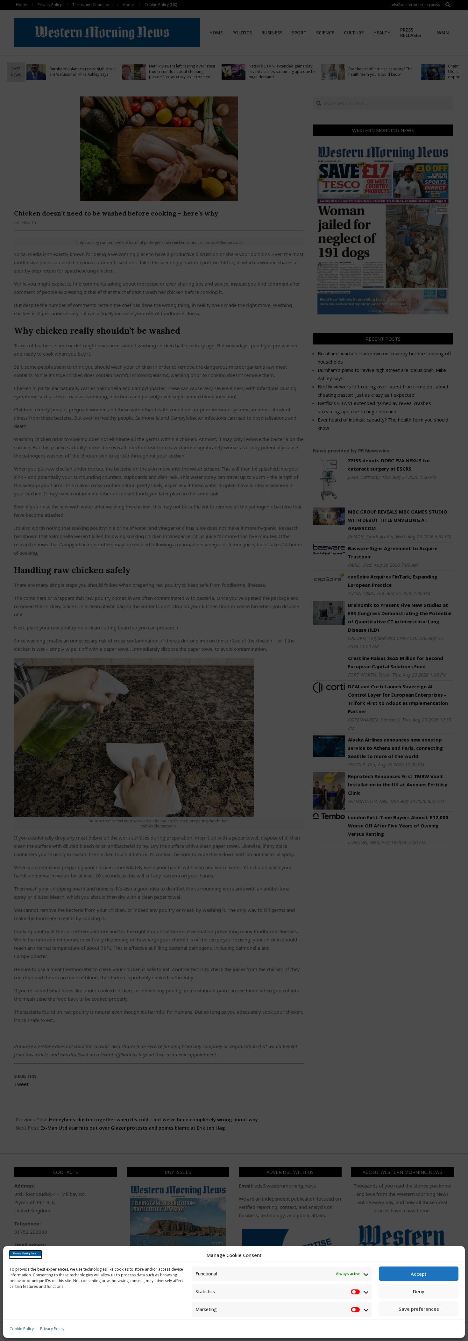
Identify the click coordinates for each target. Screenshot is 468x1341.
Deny (418, 1291)
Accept (419, 1274)
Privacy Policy (52, 1328)
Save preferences (419, 1309)
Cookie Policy (22, 1328)
